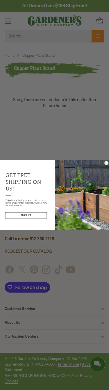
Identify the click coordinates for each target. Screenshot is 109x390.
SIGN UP (26, 215)
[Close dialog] (106, 163)
